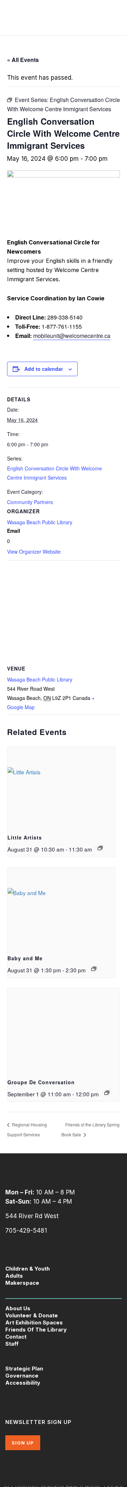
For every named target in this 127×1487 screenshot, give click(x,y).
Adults (14, 1275)
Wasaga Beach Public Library (39, 522)
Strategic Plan (24, 1368)
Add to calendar (43, 368)
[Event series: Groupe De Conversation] (106, 1093)
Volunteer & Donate (31, 1315)
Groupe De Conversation (41, 1082)
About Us (17, 1308)
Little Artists (24, 837)
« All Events (23, 60)
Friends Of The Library (36, 1329)
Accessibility (22, 1382)
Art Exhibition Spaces (34, 1322)
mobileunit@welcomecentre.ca (71, 336)
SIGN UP (23, 1443)
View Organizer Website (34, 551)
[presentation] (61, 787)
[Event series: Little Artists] (100, 848)
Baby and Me (25, 958)
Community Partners (30, 501)
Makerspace (22, 1282)
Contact (15, 1336)
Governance (21, 1375)
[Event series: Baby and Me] (93, 969)
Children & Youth (27, 1268)
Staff (12, 1343)
